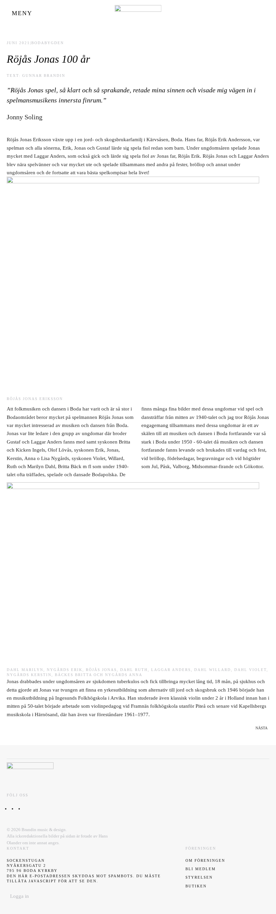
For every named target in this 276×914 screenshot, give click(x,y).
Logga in (19, 896)
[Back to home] (138, 13)
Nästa (261, 728)
